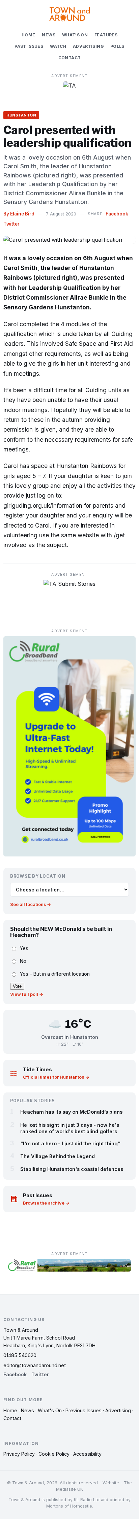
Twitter (11, 224)
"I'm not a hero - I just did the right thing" (70, 1143)
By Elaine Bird (18, 213)
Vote (17, 986)
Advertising (88, 46)
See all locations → (30, 904)
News (48, 35)
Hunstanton (21, 115)
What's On (75, 35)
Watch (58, 46)
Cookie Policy (54, 1454)
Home (28, 35)
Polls (117, 46)
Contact (69, 58)
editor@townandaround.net (34, 1365)
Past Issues (29, 46)
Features (105, 35)
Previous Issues (83, 1410)
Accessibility (87, 1454)
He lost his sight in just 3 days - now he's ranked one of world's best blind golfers (69, 1128)
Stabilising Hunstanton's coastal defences (71, 1169)
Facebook (117, 213)
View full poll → (26, 994)
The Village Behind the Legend (57, 1156)
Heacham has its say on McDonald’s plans (71, 1112)
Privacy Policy (19, 1454)
